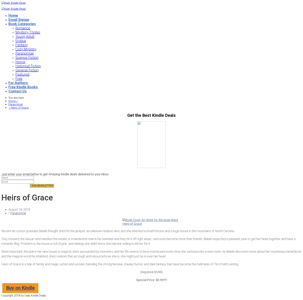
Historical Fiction (28, 66)
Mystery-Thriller (27, 32)
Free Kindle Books (23, 87)
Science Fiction (26, 57)
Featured (22, 74)
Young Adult (24, 36)
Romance (22, 28)
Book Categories (22, 24)
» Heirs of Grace (18, 107)
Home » (13, 101)
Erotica (20, 41)
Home (13, 15)
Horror (20, 62)
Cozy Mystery (25, 49)
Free (18, 78)
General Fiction (27, 70)
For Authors (18, 83)
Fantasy (21, 45)
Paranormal (24, 53)
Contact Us (17, 91)
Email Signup (18, 20)
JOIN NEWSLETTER (42, 185)
